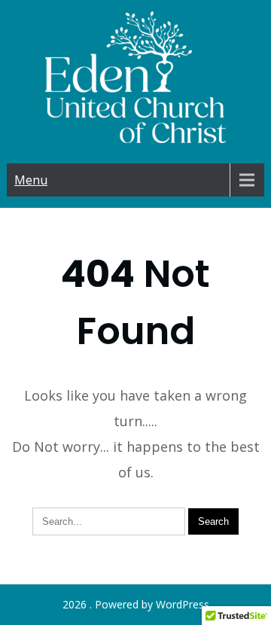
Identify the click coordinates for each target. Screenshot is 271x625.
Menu (30, 180)
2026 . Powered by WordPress (135, 604)
